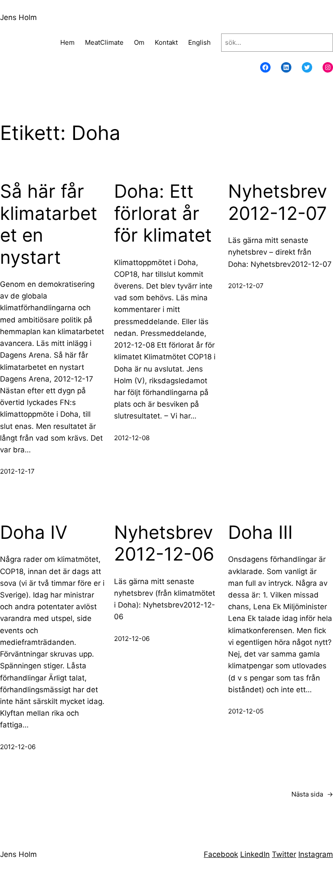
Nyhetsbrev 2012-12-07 (277, 202)
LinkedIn (255, 854)
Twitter (284, 854)
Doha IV (33, 532)
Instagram (315, 854)
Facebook (221, 854)
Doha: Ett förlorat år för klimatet (163, 213)
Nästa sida (312, 794)
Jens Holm (18, 17)
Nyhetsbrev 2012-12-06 (164, 543)
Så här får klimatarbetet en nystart (48, 224)
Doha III (260, 532)
